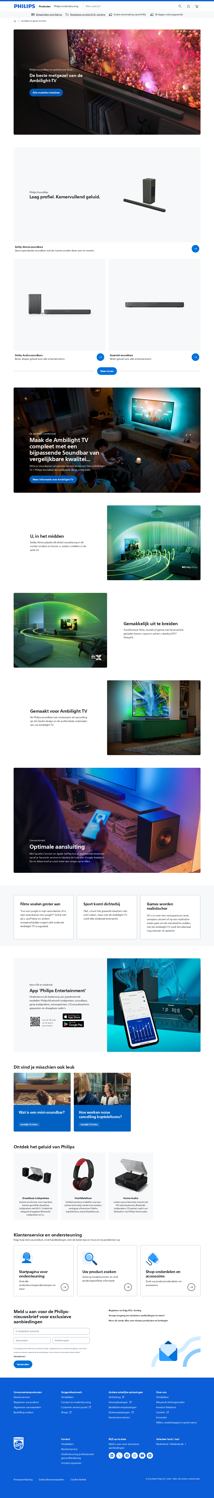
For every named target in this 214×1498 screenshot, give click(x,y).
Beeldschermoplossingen (123, 1407)
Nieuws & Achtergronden (170, 1402)
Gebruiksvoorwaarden (51, 1480)
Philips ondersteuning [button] (66, 6)
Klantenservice (22, 1397)
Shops (64, 1412)
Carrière (160, 1412)
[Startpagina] (24, 6)
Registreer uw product (26, 1402)
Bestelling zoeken (23, 1412)
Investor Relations (166, 1407)
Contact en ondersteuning (76, 1402)
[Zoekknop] (180, 6)
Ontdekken (67, 1397)
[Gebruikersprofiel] (188, 6)
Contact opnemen (71, 1463)
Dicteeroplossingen (119, 1412)
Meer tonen (107, 371)
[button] (195, 249)
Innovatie (161, 1417)
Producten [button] (45, 6)
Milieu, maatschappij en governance (176, 1423)
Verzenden (23, 1364)
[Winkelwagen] (197, 6)
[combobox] (126, 6)
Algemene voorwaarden (27, 1407)
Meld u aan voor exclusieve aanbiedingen (124, 1446)
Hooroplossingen (118, 1402)
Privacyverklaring (23, 1480)
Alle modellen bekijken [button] (46, 92)
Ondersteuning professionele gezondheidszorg (77, 1456)
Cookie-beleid (78, 1480)
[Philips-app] (72, 1016)
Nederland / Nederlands (169, 1444)
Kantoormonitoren (119, 1417)
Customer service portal (74, 1407)
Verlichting (115, 1397)
